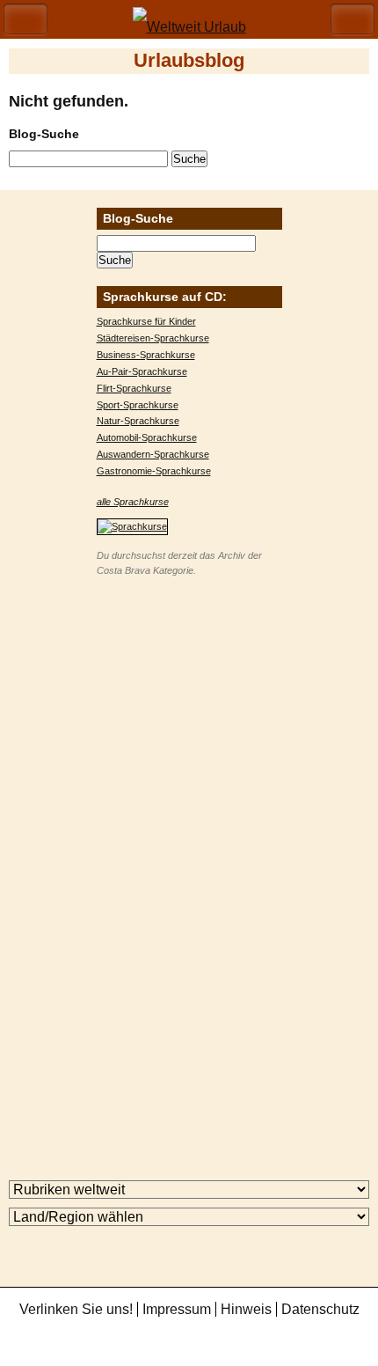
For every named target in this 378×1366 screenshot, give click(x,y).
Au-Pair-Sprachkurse (142, 371)
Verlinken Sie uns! (76, 1309)
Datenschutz (320, 1309)
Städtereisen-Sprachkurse (153, 338)
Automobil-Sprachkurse (147, 437)
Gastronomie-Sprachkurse (154, 471)
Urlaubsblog (189, 60)
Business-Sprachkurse (146, 354)
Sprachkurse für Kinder (146, 321)
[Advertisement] (189, 860)
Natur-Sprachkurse (138, 420)
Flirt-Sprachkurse (134, 388)
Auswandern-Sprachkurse (153, 454)
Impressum (176, 1309)
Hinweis (246, 1309)
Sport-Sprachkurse (137, 405)
